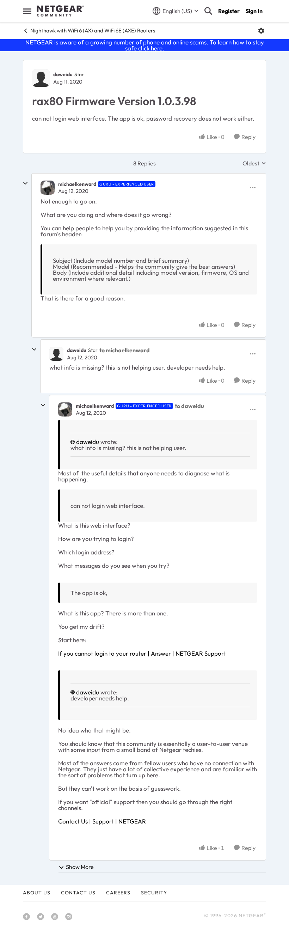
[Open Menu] (261, 31)
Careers (118, 892)
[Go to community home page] (60, 11)
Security (154, 892)
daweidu (63, 74)
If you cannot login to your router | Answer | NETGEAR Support (142, 653)
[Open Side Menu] (27, 11)
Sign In (254, 10)
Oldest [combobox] (254, 163)
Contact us (78, 892)
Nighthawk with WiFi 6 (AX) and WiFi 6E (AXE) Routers (92, 30)
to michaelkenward (124, 350)
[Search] (208, 11)
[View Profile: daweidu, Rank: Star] (41, 78)
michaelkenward (77, 184)
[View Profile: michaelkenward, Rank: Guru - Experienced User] (48, 188)
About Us (36, 892)
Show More (80, 866)
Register (229, 10)
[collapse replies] (25, 183)
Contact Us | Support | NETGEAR (102, 821)
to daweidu (189, 406)
